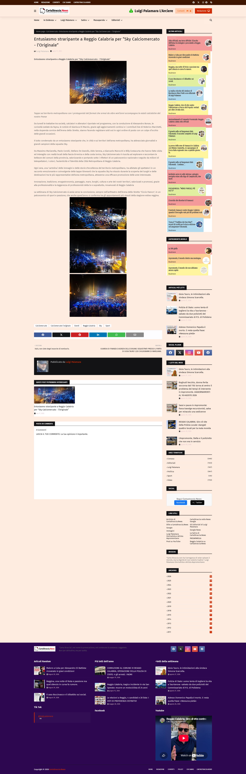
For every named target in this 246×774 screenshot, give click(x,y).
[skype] (211, 2)
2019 (189, 606)
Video (189, 480)
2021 (189, 598)
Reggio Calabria (89, 326)
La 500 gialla (173, 248)
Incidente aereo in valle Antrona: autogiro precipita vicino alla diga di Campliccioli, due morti (185, 176)
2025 (189, 581)
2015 (189, 615)
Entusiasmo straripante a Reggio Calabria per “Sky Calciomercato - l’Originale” (54, 408)
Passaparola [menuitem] (99, 20)
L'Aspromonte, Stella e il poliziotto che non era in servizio (195, 440)
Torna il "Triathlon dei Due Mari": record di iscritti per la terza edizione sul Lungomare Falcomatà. (182, 224)
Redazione (45, 2)
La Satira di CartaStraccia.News (198, 534)
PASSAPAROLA (195, 538)
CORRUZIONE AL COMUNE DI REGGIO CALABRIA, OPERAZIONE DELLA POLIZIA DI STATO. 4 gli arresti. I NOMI (126, 671)
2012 (189, 628)
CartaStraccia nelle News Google (200, 520)
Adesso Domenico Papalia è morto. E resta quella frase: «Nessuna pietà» (192, 330)
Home (36, 2)
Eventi (76, 326)
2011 (189, 632)
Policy (180, 769)
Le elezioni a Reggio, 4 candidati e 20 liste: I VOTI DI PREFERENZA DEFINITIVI (128, 699)
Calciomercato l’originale (61, 326)
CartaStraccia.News (82, 2)
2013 (189, 623)
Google (169, 528)
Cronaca (189, 459)
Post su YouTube (173, 541)
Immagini (170, 531)
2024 (189, 585)
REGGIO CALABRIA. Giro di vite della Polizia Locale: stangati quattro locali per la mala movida (195, 425)
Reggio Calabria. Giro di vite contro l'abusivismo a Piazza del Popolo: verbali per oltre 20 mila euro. (184, 107)
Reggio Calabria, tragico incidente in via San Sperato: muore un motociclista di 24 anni (128, 686)
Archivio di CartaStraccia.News (174, 520)
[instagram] (203, 2)
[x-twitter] (198, 2)
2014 (189, 619)
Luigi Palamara (42, 51)
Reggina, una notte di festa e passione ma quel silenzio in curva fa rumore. (184, 68)
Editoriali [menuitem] (116, 20)
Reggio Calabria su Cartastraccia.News (198, 542)
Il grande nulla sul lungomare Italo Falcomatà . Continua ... (181, 163)
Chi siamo (67, 2)
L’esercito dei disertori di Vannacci (181, 200)
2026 (189, 576)
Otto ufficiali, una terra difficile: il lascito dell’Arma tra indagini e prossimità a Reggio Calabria (184, 43)
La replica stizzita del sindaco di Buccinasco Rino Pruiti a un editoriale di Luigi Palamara (182, 93)
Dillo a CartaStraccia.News (177, 525)
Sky (100, 326)
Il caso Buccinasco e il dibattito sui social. (66, 694)
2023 (189, 589)
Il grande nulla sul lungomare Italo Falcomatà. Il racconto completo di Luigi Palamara (183, 133)
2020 (189, 602)
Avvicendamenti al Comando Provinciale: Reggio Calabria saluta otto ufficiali (186, 120)
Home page (40, 32)
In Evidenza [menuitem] (49, 20)
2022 (189, 593)
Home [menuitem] (36, 20)
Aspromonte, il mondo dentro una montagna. (185, 258)
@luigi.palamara (45, 716)
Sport (108, 326)
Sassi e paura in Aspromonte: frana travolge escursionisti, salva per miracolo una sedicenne (195, 408)
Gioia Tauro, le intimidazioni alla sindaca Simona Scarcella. (194, 296)
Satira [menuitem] (84, 20)
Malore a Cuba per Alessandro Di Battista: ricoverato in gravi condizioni (184, 56)
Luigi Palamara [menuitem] (67, 20)
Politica (189, 471)
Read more (172, 49)
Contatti (56, 2)
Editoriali (189, 463)
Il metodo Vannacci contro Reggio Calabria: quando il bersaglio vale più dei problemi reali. (186, 211)
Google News (195, 530)
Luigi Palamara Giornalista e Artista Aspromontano (174, 536)
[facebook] (193, 2)
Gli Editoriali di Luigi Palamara (198, 526)
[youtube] (199, 352)
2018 (189, 611)
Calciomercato (52, 32)
